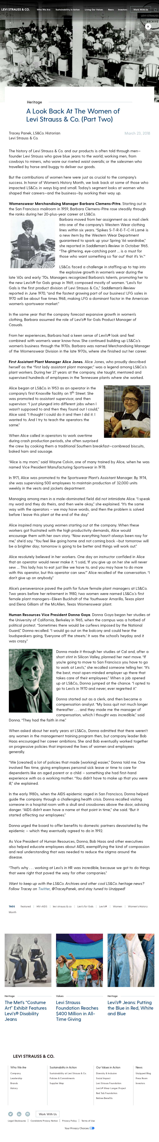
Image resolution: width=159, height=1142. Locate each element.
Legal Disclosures (17, 1120)
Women (117, 906)
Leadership (16, 1078)
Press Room (142, 1078)
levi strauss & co (62, 906)
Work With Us (140, 9)
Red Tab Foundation (106, 1093)
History (14, 1088)
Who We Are (43, 9)
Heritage (34, 102)
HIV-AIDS (42, 906)
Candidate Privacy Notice (44, 1120)
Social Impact (103, 1078)
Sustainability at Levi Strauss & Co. (68, 1073)
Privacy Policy (69, 1120)
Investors (122, 9)
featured (26, 906)
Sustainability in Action (68, 9)
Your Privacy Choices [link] (77, 1128)
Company (15, 1073)
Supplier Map (57, 1083)
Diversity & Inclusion (106, 1073)
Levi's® (103, 906)
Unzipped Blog (143, 1073)
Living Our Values (94, 9)
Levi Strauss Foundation (108, 1083)
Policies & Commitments (62, 1078)
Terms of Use (88, 1120)
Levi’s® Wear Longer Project (111, 1088)
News (111, 9)
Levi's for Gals (85, 906)
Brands (14, 1083)
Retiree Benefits (104, 1098)
